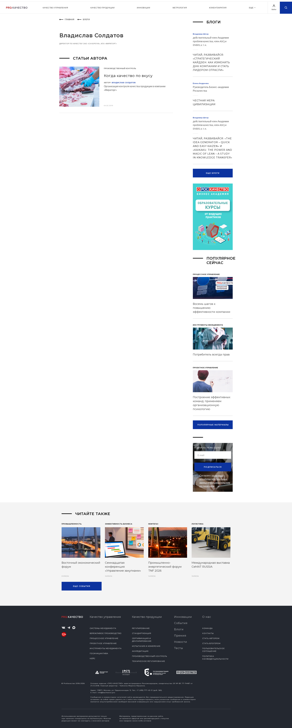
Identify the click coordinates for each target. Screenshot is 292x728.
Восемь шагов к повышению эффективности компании (211, 308)
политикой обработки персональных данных (213, 479)
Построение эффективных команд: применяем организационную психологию (211, 403)
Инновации (143, 8)
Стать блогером (211, 643)
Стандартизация (141, 633)
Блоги (179, 629)
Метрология (180, 8)
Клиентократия (218, 8)
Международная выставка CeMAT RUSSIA (211, 564)
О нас (206, 617)
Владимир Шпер (201, 34)
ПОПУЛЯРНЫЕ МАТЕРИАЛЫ (213, 425)
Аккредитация (140, 651)
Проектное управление (103, 643)
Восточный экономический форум (81, 564)
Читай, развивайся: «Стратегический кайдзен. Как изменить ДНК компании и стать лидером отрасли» (211, 62)
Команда (207, 628)
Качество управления (55, 8)
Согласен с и (214, 480)
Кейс (92, 658)
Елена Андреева (201, 83)
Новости (180, 642)
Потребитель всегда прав (211, 354)
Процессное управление (104, 638)
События (181, 623)
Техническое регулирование (148, 661)
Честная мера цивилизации (204, 102)
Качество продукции (102, 8)
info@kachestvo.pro (106, 693)
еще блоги (213, 173)
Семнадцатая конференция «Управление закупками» (123, 566)
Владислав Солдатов (124, 83)
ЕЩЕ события (81, 586)
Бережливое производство (106, 633)
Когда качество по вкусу (128, 75)
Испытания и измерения (146, 646)
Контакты (208, 633)
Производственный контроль (149, 656)
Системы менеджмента (103, 628)
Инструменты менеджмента (106, 648)
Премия (180, 635)
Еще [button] (251, 8)
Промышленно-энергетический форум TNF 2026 (165, 566)
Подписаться (213, 467)
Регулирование (141, 628)
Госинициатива (99, 653)
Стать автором (210, 638)
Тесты (178, 648)
